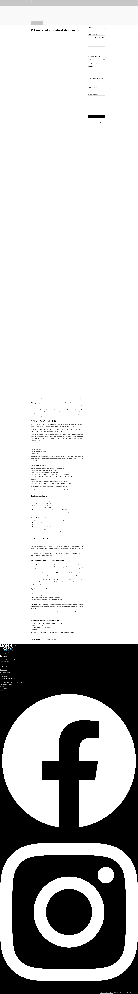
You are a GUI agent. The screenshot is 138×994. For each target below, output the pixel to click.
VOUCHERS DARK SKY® (89, 9)
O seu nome (90, 27)
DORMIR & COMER (73, 9)
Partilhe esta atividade (97, 122)
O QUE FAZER (60, 9)
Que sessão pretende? (92, 63)
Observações (90, 101)
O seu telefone (91, 49)
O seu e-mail (90, 41)
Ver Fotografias (37, 23)
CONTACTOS (65, 15)
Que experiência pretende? (93, 71)
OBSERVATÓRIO (50, 9)
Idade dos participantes (93, 94)
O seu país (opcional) (92, 34)
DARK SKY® (38, 9)
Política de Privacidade (106, 993)
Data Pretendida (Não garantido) (94, 56)
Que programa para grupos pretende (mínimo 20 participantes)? (95, 79)
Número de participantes (93, 87)
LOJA (99, 9)
